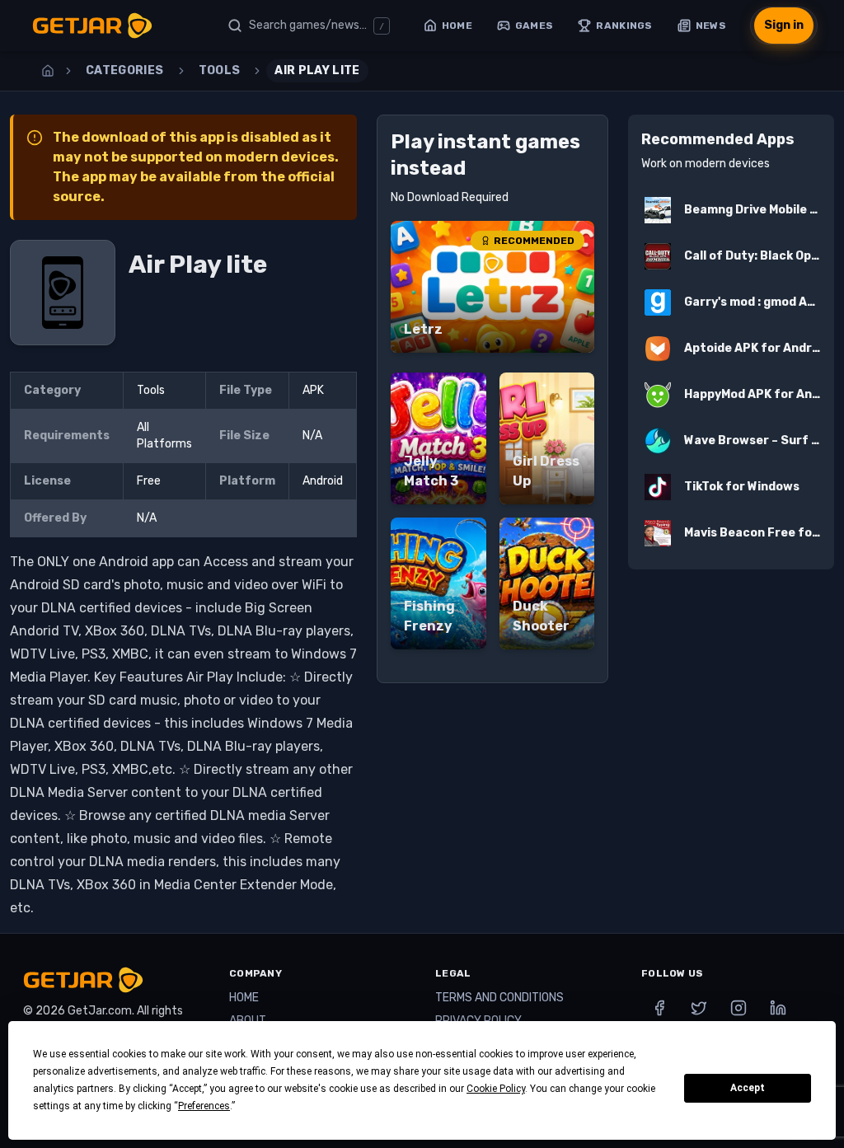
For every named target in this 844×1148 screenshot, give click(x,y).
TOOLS (220, 70)
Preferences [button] (204, 1106)
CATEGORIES (125, 70)
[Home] (47, 70)
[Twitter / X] (699, 1008)
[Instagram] (738, 1008)
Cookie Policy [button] (496, 1088)
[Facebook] (659, 1008)
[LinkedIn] (778, 1008)
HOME (244, 998)
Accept (747, 1088)
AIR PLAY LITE (317, 70)
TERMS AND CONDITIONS (499, 998)
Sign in (784, 25)
